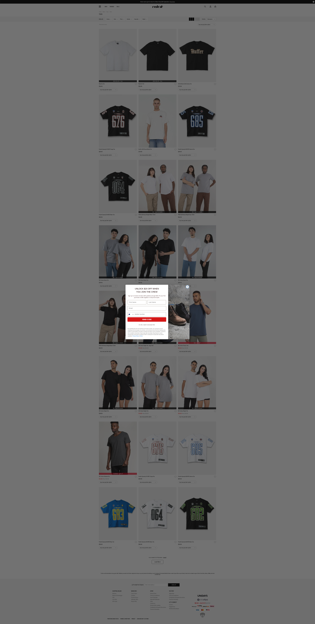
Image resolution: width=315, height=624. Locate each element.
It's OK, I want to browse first (147, 325)
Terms (141, 336)
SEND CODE (146, 319)
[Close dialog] (187, 286)
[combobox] (131, 314)
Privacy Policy (136, 336)
